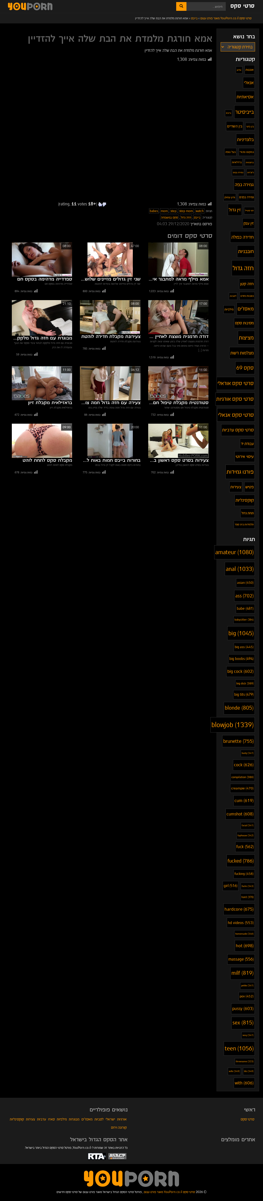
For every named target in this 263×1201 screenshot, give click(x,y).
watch (200, 211)
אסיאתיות (245, 97)
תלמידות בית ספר (244, 524)
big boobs (241, 659)
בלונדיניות (245, 139)
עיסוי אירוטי (245, 456)
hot (245, 945)
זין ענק (248, 223)
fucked (241, 861)
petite (247, 985)
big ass (244, 647)
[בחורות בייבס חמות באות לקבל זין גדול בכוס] (110, 441)
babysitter (244, 619)
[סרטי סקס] (131, 1178)
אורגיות (122, 1119)
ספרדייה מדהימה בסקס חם (44, 279)
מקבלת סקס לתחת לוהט (47, 460)
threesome (245, 1061)
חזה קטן (247, 283)
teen (239, 1048)
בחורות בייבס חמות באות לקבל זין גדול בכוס (110, 460)
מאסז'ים (246, 308)
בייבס (197, 217)
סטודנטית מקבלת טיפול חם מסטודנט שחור (178, 402)
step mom (186, 211)
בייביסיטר (244, 111)
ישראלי (110, 1119)
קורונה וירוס (119, 1127)
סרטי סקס (242, 6)
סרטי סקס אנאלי (236, 414)
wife (234, 1071)
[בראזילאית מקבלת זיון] (42, 383)
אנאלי (249, 82)
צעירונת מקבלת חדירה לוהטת (110, 336)
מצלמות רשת (242, 353)
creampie (242, 788)
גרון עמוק (229, 197)
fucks (248, 886)
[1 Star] (104, 204)
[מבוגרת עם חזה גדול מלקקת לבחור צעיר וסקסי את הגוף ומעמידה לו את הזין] (42, 318)
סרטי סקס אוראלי (236, 383)
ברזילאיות (237, 162)
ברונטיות (250, 162)
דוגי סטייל (249, 210)
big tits (244, 694)
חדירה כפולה (242, 237)
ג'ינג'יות (250, 172)
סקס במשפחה (169, 217)
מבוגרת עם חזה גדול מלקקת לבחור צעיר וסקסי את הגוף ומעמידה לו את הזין (42, 338)
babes (154, 211)
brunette (238, 741)
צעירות (235, 487)
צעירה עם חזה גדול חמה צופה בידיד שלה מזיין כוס (110, 402)
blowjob (232, 725)
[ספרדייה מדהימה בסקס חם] (42, 259)
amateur (234, 552)
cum (244, 800)
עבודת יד (247, 443)
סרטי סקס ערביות (238, 430)
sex (243, 1023)
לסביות (233, 296)
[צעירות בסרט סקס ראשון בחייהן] (178, 441)
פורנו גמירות (240, 471)
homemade (244, 933)
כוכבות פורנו (247, 296)
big (241, 633)
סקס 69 (245, 367)
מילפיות (228, 309)
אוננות (250, 69)
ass (244, 596)
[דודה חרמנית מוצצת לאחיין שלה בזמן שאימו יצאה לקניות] (178, 317)
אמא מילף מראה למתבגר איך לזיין (178, 279)
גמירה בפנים (246, 197)
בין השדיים (234, 126)
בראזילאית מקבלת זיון (50, 402)
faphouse (246, 835)
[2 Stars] (100, 204)
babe (245, 608)
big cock (240, 671)
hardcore (239, 909)
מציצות (246, 337)
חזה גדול (186, 217)
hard (247, 897)
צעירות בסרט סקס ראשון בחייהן (178, 460)
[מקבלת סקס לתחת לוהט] (42, 441)
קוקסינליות (245, 500)
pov (247, 996)
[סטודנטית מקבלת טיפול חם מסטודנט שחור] (178, 383)
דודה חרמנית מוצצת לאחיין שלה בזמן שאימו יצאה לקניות (178, 336)
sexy (248, 1035)
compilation (242, 777)
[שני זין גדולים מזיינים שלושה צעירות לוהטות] (110, 259)
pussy (243, 1008)
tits (249, 1071)
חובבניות (246, 251)
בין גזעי (250, 126)
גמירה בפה (244, 184)
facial (248, 825)
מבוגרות (74, 1119)
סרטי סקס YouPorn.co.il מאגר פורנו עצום (169, 1192)
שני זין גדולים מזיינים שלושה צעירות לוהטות (110, 279)
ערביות (41, 1119)
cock (244, 765)
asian (245, 583)
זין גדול (235, 210)
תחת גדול (247, 513)
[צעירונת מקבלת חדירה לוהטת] (110, 317)
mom (164, 211)
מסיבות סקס (244, 322)
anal (240, 568)
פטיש (249, 486)
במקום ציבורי (247, 152)
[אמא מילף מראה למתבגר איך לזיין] (178, 259)
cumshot (240, 814)
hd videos (241, 922)
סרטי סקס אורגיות (235, 399)
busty (248, 753)
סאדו (51, 1119)
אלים (239, 70)
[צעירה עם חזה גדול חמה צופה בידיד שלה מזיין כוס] (110, 383)
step (173, 211)
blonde (239, 708)
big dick (245, 683)
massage (241, 959)
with (244, 1083)
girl (231, 885)
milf (242, 973)
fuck (245, 846)
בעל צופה (230, 152)
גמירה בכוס (238, 172)
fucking (244, 874)
